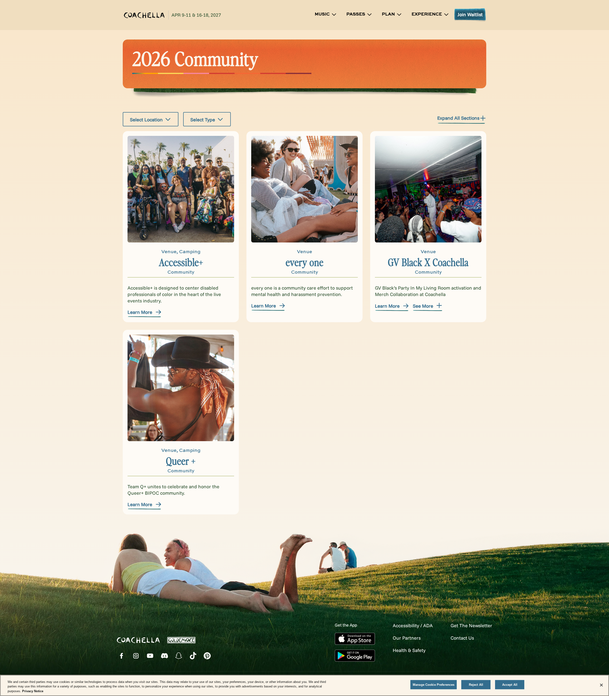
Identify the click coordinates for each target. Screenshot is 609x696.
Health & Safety (409, 650)
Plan (388, 14)
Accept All (509, 684)
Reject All (476, 684)
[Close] (601, 685)
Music (322, 14)
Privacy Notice (32, 691)
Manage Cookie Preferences (433, 684)
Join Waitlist (470, 14)
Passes (355, 14)
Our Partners (407, 638)
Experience (427, 14)
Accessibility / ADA (413, 625)
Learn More (140, 312)
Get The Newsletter (471, 625)
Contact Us (462, 638)
